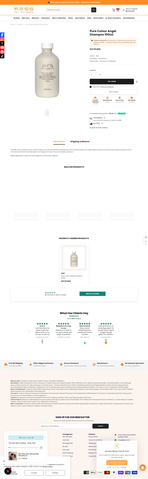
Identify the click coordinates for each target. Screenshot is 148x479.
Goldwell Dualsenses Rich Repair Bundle (91, 385)
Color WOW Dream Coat (115, 383)
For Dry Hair (101, 393)
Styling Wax (118, 404)
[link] (26, 216)
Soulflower (53, 402)
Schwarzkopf (104, 389)
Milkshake (73, 389)
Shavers (30, 406)
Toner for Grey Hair (25, 393)
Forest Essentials (34, 399)
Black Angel (79, 404)
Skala (36, 381)
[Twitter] (2, 43)
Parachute (96, 399)
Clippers (37, 406)
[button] (94, 128)
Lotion (24, 406)
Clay (131, 404)
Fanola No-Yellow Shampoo (31, 385)
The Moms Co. (111, 399)
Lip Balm (61, 397)
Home (13, 24)
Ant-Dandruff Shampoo (65, 393)
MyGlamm (45, 402)
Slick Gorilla (70, 404)
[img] (74, 316)
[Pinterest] (2, 52)
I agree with (96, 87)
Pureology (60, 389)
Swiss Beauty (121, 399)
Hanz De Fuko (108, 404)
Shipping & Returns (79, 141)
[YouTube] (2, 47)
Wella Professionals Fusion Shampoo (32, 383)
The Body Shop (31, 389)
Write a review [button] (92, 293)
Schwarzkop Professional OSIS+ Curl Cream (89, 387)
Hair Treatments (79, 393)
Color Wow (117, 389)
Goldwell (81, 389)
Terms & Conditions (107, 87)
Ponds (103, 399)
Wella (39, 389)
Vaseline (130, 399)
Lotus (68, 399)
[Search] (70, 9)
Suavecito (61, 404)
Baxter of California (91, 404)
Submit (100, 426)
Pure (97, 56)
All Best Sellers (124, 387)
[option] (47, 65)
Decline (55, 473)
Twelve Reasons (39, 391)
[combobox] (68, 9)
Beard (13, 406)
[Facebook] (2, 34)
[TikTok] (2, 56)
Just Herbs (52, 381)
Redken (129, 389)
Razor (50, 406)
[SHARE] (135, 81)
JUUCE (124, 389)
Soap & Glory (26, 402)
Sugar (34, 402)
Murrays (49, 404)
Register (134, 9)
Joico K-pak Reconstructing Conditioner (59, 387)
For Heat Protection (26, 395)
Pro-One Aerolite (28, 391)
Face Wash (37, 397)
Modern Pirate (40, 404)
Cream (18, 406)
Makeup (55, 397)
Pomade (126, 404)
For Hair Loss (15, 395)
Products (20, 24)
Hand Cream (46, 397)
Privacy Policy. (47, 466)
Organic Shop (16, 402)
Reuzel (55, 404)
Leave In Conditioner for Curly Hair (43, 393)
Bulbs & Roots (43, 381)
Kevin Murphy (94, 389)
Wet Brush (60, 381)
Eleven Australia (16, 391)
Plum (39, 402)
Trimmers (44, 406)
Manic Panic (51, 389)
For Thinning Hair (125, 393)
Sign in (128, 9)
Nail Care (69, 397)
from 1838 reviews (74, 319)
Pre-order (112, 81)
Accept (34, 473)
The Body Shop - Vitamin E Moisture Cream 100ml (59, 385)
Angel (44, 389)
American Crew (29, 404)
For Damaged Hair (40, 395)
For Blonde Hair (91, 393)
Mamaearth (75, 399)
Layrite (100, 404)
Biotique (24, 399)
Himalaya (56, 399)
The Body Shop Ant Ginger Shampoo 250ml (61, 383)
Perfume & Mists (78, 397)
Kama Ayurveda (46, 399)
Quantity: (93, 70)
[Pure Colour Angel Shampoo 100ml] (74, 258)
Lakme (63, 399)
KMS (111, 389)
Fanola (66, 389)
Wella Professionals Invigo (97, 383)
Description (59, 141)
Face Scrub (28, 397)
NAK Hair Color (82, 383)
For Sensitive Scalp (112, 393)
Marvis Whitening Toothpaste (34, 387)
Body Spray (20, 397)
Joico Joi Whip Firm (111, 387)
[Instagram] (2, 39)
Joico (87, 389)
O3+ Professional (86, 399)
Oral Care (88, 397)
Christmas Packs (27, 381)
